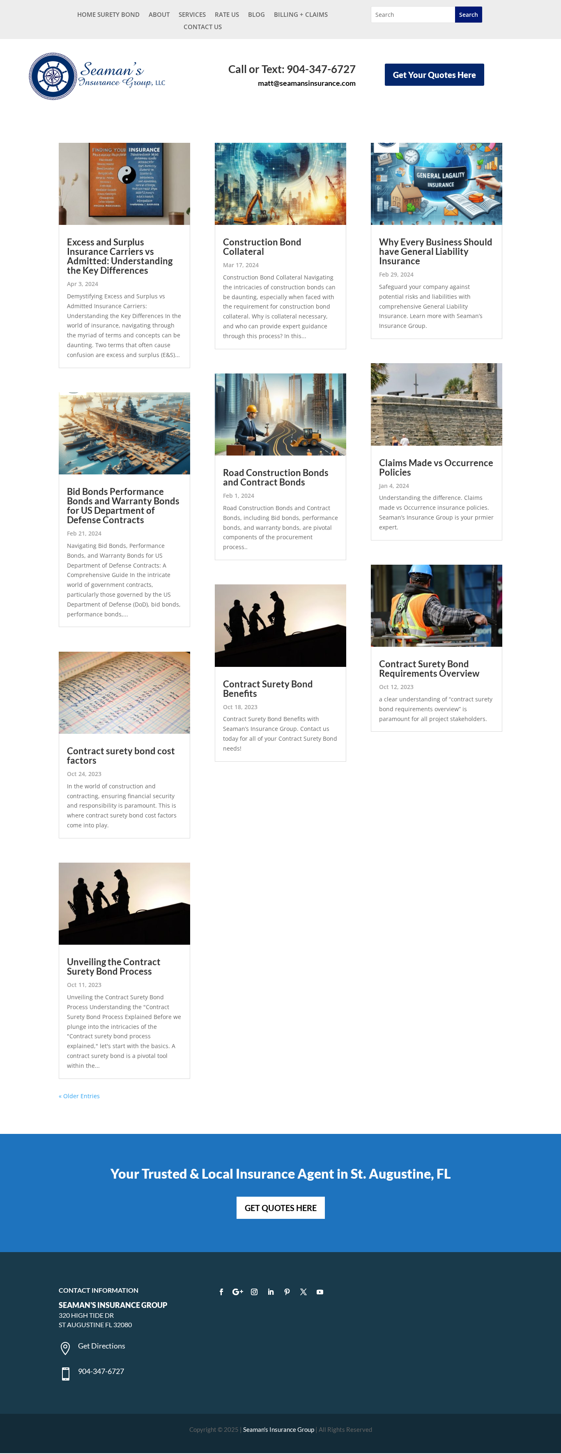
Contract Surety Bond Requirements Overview (429, 668)
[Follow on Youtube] (319, 1291)
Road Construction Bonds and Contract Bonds (276, 477)
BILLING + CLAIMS (301, 14)
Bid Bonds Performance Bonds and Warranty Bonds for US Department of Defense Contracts (123, 505)
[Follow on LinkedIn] (270, 1291)
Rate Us (227, 14)
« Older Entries (79, 1096)
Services (192, 14)
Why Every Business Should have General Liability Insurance (435, 251)
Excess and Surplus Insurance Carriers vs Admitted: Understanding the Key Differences (119, 256)
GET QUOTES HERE (281, 1208)
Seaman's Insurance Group (278, 1429)
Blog (256, 14)
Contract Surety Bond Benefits (268, 688)
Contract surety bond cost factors (121, 755)
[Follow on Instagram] (254, 1291)
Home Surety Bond (108, 14)
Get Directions (101, 1345)
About (159, 14)
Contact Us (203, 27)
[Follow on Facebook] (221, 1291)
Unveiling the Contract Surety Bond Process (114, 966)
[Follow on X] (303, 1291)
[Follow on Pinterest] (287, 1291)
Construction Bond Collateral (262, 246)
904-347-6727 (101, 1371)
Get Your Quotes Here (434, 75)
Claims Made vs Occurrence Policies (436, 467)
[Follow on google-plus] (237, 1291)
